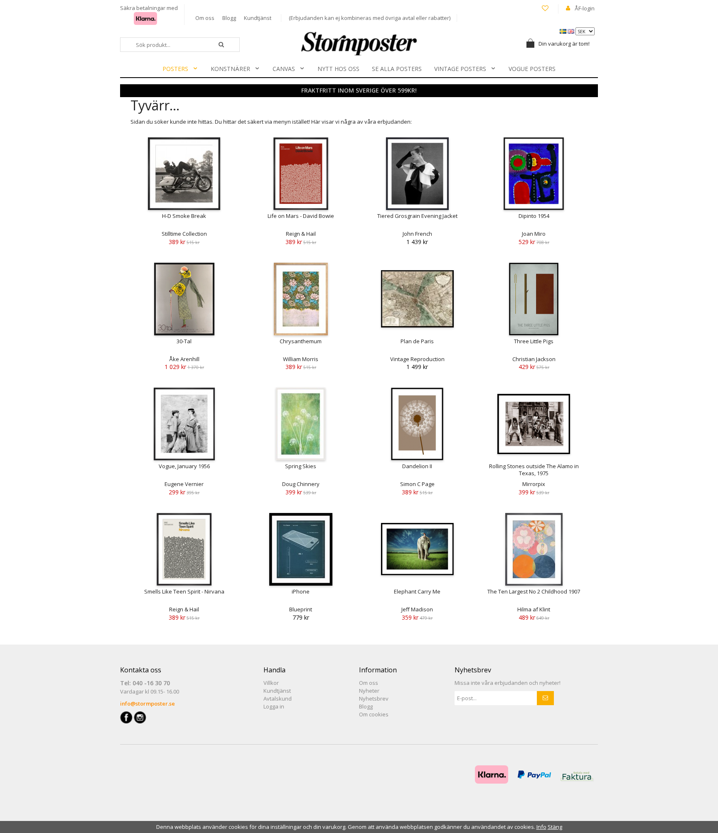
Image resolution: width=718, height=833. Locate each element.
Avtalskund (277, 698)
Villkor (271, 682)
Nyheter (369, 690)
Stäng (555, 827)
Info (541, 827)
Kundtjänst (257, 18)
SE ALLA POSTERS (397, 69)
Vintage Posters (460, 69)
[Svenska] (564, 30)
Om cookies (374, 714)
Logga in (273, 706)
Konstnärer (230, 69)
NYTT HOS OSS (338, 69)
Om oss (204, 18)
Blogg (229, 18)
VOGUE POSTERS (532, 69)
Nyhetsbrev (374, 698)
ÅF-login (585, 8)
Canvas (284, 69)
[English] (571, 30)
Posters (175, 69)
